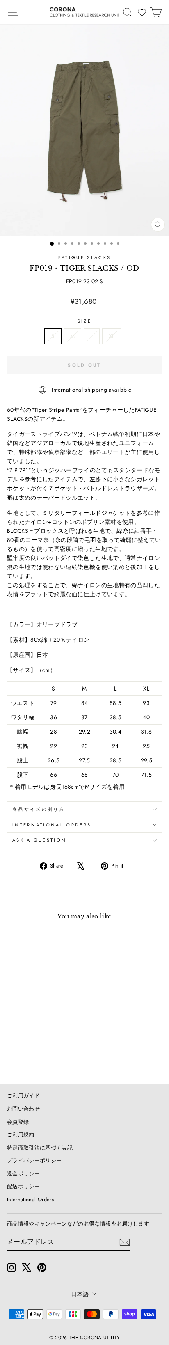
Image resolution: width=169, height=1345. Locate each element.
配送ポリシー (23, 1186)
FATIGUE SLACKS (84, 257)
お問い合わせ (23, 1109)
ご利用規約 (20, 1134)
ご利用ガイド (23, 1095)
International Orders (30, 1199)
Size (84, 321)
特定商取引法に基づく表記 (40, 1148)
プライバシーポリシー (34, 1160)
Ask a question (39, 840)
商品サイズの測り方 (38, 809)
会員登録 (18, 1122)
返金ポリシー (23, 1173)
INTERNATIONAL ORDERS (51, 825)
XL (112, 336)
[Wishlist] (142, 12)
